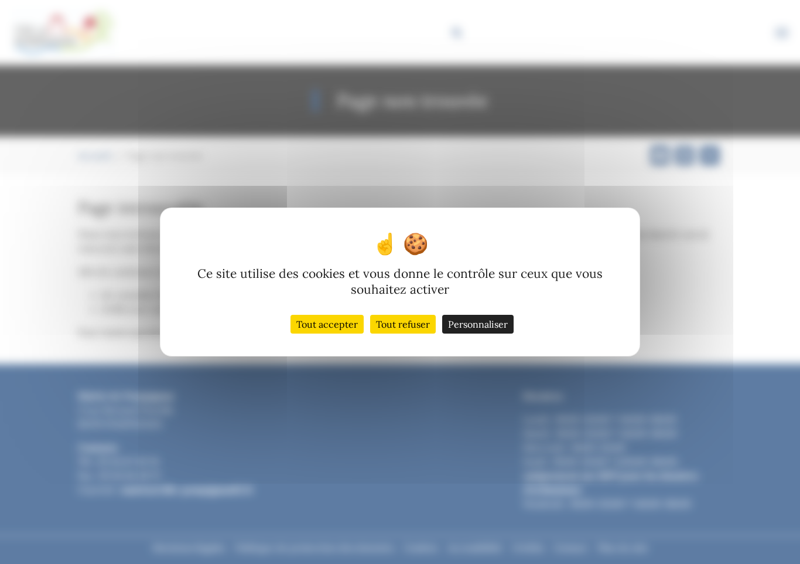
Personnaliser (478, 324)
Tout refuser (403, 324)
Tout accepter (327, 324)
